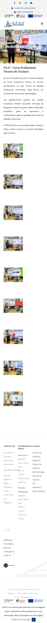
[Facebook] (5, 530)
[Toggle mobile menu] (42, 23)
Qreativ (29, 597)
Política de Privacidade (8, 542)
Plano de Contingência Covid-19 (9, 551)
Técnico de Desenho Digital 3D (37, 456)
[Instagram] (8, 530)
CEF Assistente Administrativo (38, 487)
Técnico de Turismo (37, 478)
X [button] (33, 620)
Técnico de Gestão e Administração (38, 468)
